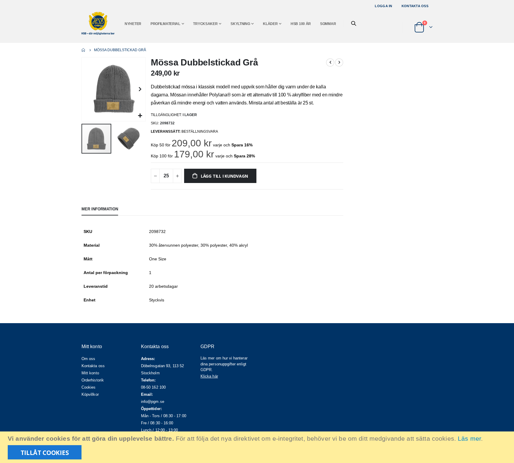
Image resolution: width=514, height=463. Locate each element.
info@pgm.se (152, 401)
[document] (258, 447)
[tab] (100, 209)
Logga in (383, 6)
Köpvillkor (90, 394)
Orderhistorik (93, 380)
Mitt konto (90, 373)
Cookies (88, 387)
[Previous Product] (330, 62)
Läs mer (469, 438)
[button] (140, 116)
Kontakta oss (415, 6)
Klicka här (209, 376)
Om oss (88, 358)
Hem (84, 50)
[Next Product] (339, 62)
